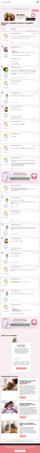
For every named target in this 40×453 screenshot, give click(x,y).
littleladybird (5, 73)
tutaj (14, 365)
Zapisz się (21, 368)
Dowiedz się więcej (22, 448)
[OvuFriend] (5, 3)
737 (34, 331)
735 (31, 331)
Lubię (35, 33)
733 (28, 331)
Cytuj (32, 33)
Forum (2, 8)
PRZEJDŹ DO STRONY (20, 450)
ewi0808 (5, 99)
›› (37, 29)
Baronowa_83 (5, 113)
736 (33, 331)
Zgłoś (37, 33)
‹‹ (24, 29)
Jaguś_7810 (6, 53)
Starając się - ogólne (7, 8)
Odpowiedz (35, 10)
